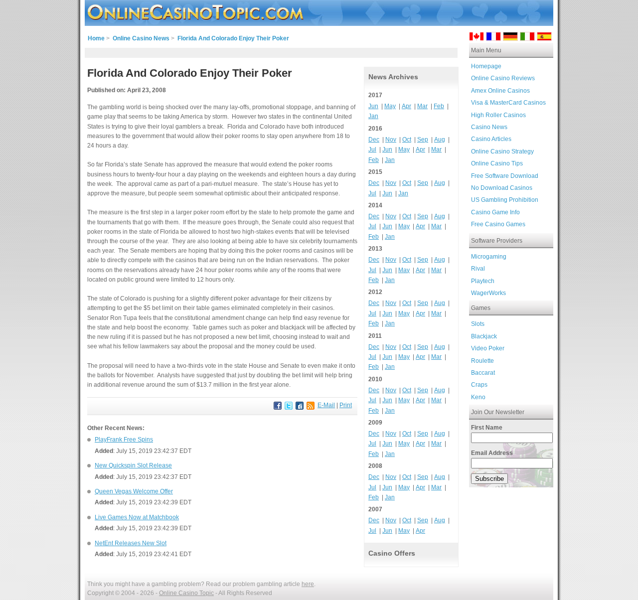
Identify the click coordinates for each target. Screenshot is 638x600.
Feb (439, 106)
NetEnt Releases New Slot (130, 543)
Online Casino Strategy (502, 151)
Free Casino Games (498, 224)
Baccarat (483, 372)
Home (96, 38)
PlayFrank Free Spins (124, 439)
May (390, 106)
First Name (486, 427)
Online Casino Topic (186, 593)
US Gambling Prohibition (504, 199)
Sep (422, 139)
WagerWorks (488, 293)
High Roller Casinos (498, 115)
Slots (477, 323)
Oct (406, 139)
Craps (479, 384)
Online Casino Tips (497, 163)
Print (345, 405)
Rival (478, 268)
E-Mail (326, 405)
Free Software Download (504, 175)
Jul (372, 149)
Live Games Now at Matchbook (137, 517)
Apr (406, 106)
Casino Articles (491, 139)
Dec (373, 139)
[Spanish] (544, 38)
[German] (510, 38)
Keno (478, 397)
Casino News (489, 127)
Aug (439, 139)
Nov (390, 139)
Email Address (492, 453)
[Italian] (527, 38)
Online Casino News (141, 38)
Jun (373, 106)
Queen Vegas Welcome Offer (134, 491)
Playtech (482, 281)
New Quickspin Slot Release (133, 465)
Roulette (482, 360)
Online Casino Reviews (503, 78)
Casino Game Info (495, 212)
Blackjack (484, 336)
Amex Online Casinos (500, 90)
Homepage (486, 66)
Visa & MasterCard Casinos (508, 102)
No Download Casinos (501, 187)
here (308, 584)
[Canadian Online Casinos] (476, 38)
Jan (373, 116)
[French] (493, 38)
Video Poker (487, 348)
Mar (422, 106)
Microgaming (488, 256)
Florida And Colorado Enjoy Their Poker (233, 38)
